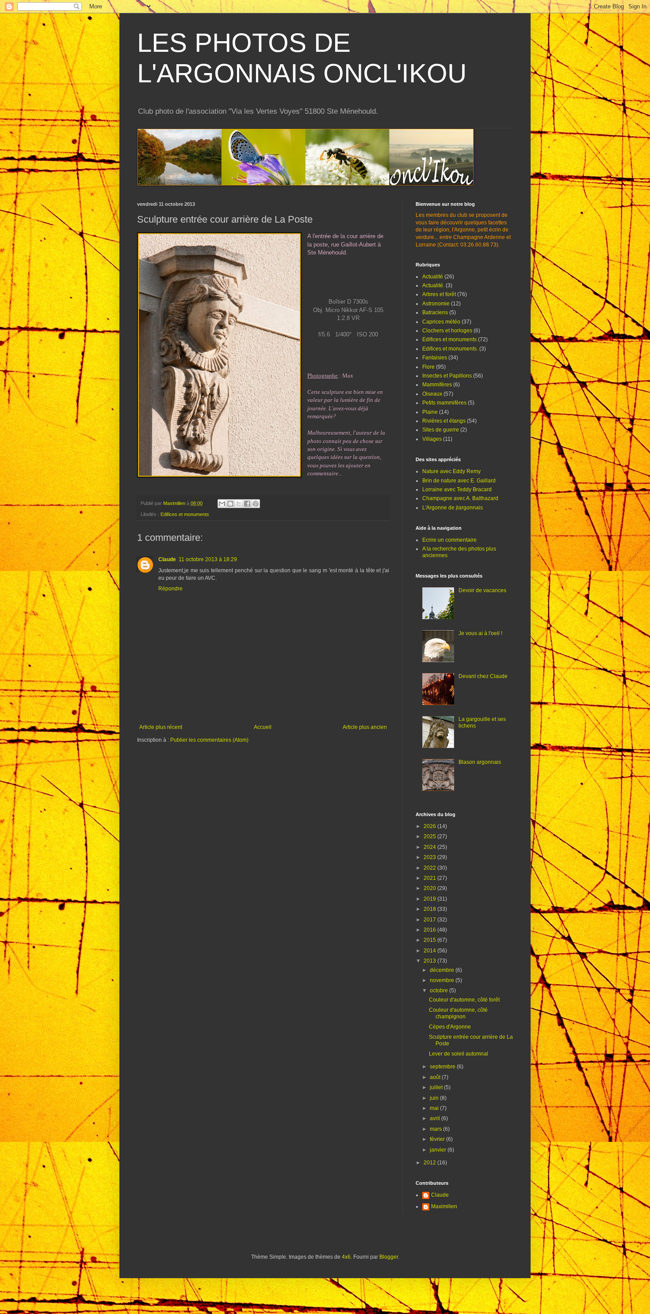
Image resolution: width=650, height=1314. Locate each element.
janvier (438, 1150)
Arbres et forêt (439, 294)
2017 (430, 920)
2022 (430, 868)
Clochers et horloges (447, 331)
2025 (430, 836)
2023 (430, 857)
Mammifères (437, 384)
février (438, 1139)
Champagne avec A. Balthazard (460, 498)
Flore (428, 367)
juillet (437, 1087)
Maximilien (444, 1206)
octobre (439, 990)
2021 (430, 878)
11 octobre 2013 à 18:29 (208, 559)
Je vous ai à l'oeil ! (480, 633)
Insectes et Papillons (447, 376)
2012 (430, 1163)
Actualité (432, 277)
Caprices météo (441, 322)
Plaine (430, 412)
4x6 (346, 1257)
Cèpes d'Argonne (450, 1027)
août (436, 1077)
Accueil (262, 727)
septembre (443, 1067)
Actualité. (433, 285)
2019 (430, 899)
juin (435, 1098)
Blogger (388, 1257)
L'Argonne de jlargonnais (452, 508)
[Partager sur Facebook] (247, 503)
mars (436, 1129)
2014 (430, 951)
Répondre (170, 589)
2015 (430, 940)
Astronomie (436, 304)
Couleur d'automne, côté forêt (464, 1000)
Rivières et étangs (444, 421)
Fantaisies (434, 358)
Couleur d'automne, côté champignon (458, 1013)
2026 (430, 826)
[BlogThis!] (230, 503)
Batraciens (435, 312)
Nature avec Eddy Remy (451, 471)
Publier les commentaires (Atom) (209, 740)
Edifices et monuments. (450, 349)
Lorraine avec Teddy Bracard (457, 489)
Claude (167, 559)
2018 (430, 909)
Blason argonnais (480, 762)
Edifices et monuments (185, 514)
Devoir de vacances (482, 590)
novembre (442, 980)
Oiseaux (432, 394)
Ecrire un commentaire (449, 540)
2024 (430, 847)
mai (435, 1108)
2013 (430, 961)
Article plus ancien (365, 727)
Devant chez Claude (483, 676)
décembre (442, 970)
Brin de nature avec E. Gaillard (459, 481)
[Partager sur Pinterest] (255, 503)
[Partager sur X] (238, 503)
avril (435, 1118)
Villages (432, 439)
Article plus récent (160, 727)
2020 (430, 888)
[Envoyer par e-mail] (222, 503)
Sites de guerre (440, 430)
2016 (430, 930)
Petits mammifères (444, 403)
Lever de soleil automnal (458, 1054)
